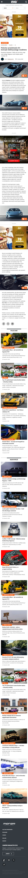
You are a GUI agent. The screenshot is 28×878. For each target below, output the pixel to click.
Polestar (10, 45)
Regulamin (4, 832)
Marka (5, 8)
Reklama (4, 838)
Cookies (4, 835)
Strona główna (4, 45)
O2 (15, 45)
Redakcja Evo (11, 59)
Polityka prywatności (7, 829)
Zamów (7, 853)
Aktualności (4, 42)
